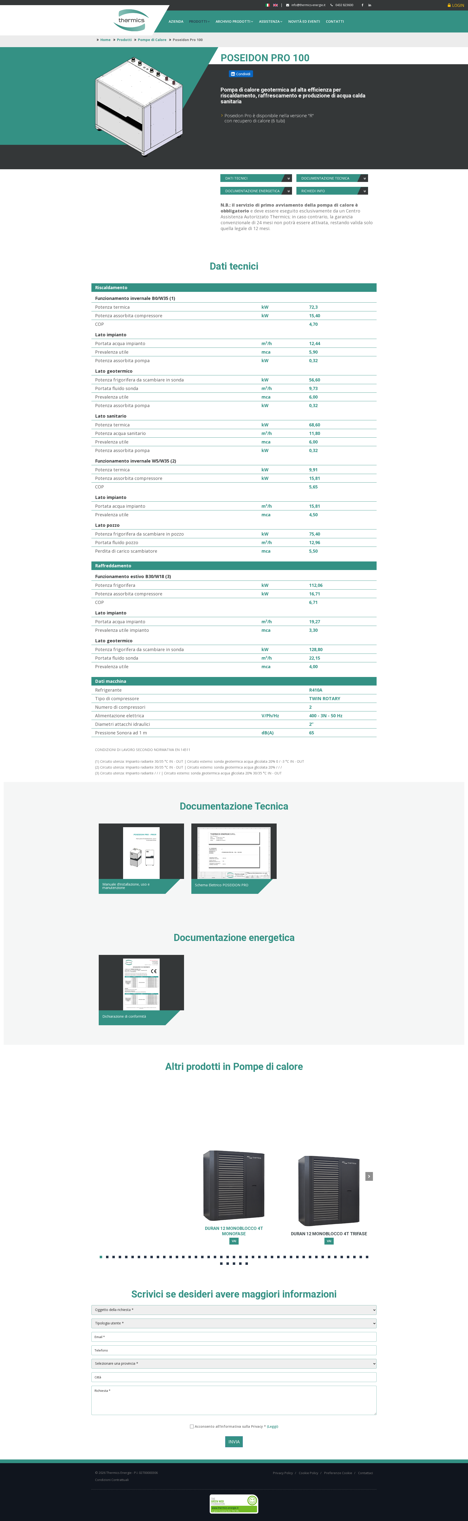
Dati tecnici (236, 178)
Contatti (335, 21)
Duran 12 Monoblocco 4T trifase (329, 1233)
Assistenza (269, 21)
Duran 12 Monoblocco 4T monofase (234, 1231)
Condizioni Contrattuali (112, 1480)
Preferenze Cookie (338, 1473)
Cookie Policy (308, 1473)
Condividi (243, 74)
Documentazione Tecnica (325, 178)
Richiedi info (313, 191)
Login (458, 5)
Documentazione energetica (252, 191)
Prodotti (198, 21)
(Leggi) (272, 1426)
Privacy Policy (283, 1473)
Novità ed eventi (304, 21)
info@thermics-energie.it (308, 5)
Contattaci (365, 1473)
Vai (234, 1241)
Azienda (176, 21)
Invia (234, 1442)
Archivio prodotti (233, 21)
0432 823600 (344, 5)
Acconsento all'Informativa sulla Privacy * (236, 1426)
